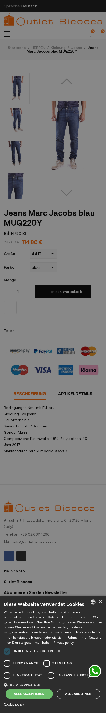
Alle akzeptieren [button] (29, 694)
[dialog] (53, 654)
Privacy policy (63, 642)
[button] (53, 684)
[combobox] (93, 602)
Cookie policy (14, 704)
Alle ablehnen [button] (78, 694)
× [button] (100, 602)
